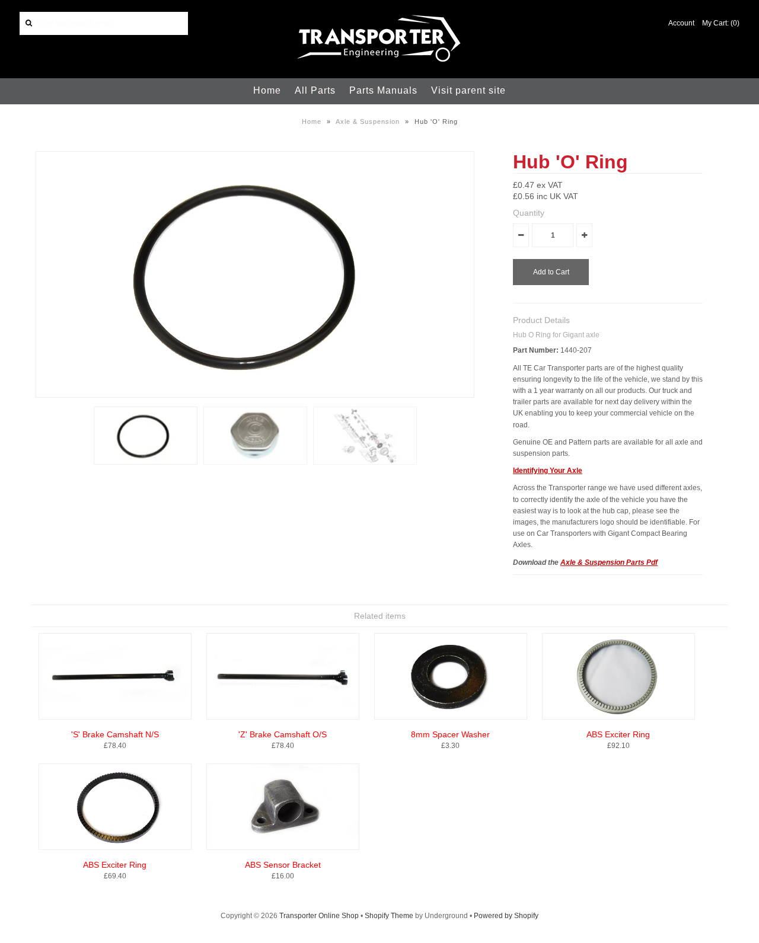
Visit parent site (468, 90)
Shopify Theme (389, 916)
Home (267, 90)
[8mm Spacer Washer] (450, 717)
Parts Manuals (383, 90)
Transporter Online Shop (319, 916)
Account (681, 23)
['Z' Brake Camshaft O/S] (282, 717)
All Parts (315, 90)
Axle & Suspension (368, 121)
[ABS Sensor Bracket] (282, 847)
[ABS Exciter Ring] (618, 717)
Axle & (572, 562)
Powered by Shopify (506, 916)
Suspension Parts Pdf (621, 562)
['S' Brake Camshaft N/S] (115, 717)
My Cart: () (720, 23)
